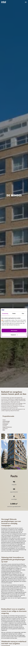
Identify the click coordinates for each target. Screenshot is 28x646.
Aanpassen (13, 334)
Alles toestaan (14, 330)
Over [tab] (23, 313)
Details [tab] (14, 313)
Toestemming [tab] (5, 313)
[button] (26, 2)
